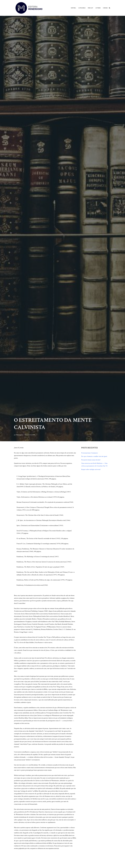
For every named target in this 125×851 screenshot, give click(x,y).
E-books (105, 8)
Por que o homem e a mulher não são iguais (94, 456)
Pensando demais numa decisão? (90, 460)
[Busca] (109, 8)
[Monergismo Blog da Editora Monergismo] (29, 8)
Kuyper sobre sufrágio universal (90, 469)
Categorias (81, 8)
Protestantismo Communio (89, 453)
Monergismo (19, 435)
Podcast (90, 8)
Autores (98, 8)
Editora (73, 8)
